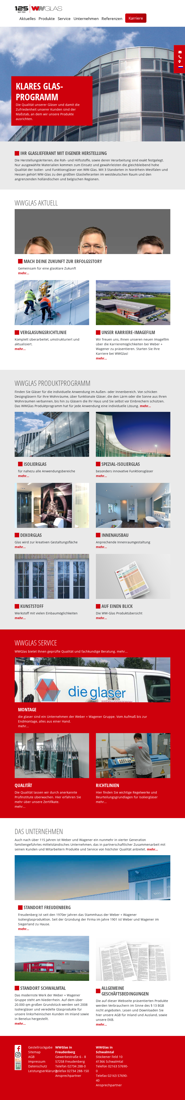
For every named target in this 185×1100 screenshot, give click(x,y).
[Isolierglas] (52, 434)
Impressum (36, 1061)
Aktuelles (27, 18)
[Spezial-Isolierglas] (133, 434)
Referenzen (112, 18)
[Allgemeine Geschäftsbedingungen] (133, 958)
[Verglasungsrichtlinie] (52, 302)
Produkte (47, 18)
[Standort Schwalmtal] (52, 958)
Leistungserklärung (42, 1071)
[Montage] (92, 679)
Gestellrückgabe (40, 1047)
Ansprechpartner (68, 1075)
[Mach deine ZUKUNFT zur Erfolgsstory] (92, 231)
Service (64, 18)
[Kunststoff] (52, 576)
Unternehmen (86, 18)
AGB (31, 1057)
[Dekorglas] (52, 505)
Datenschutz (37, 1066)
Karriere (136, 18)
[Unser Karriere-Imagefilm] (133, 302)
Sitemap (34, 1052)
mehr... (23, 273)
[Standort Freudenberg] (92, 877)
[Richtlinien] (133, 755)
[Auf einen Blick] (133, 576)
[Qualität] (52, 755)
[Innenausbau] (133, 505)
